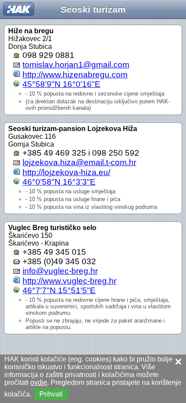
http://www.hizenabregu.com (75, 74)
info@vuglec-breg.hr (60, 270)
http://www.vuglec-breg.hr (69, 280)
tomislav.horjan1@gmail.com (75, 64)
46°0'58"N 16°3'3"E (59, 181)
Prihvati (51, 394)
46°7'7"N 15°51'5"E (59, 290)
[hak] (18, 9)
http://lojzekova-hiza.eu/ (66, 172)
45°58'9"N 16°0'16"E (61, 84)
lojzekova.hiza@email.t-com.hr (79, 162)
